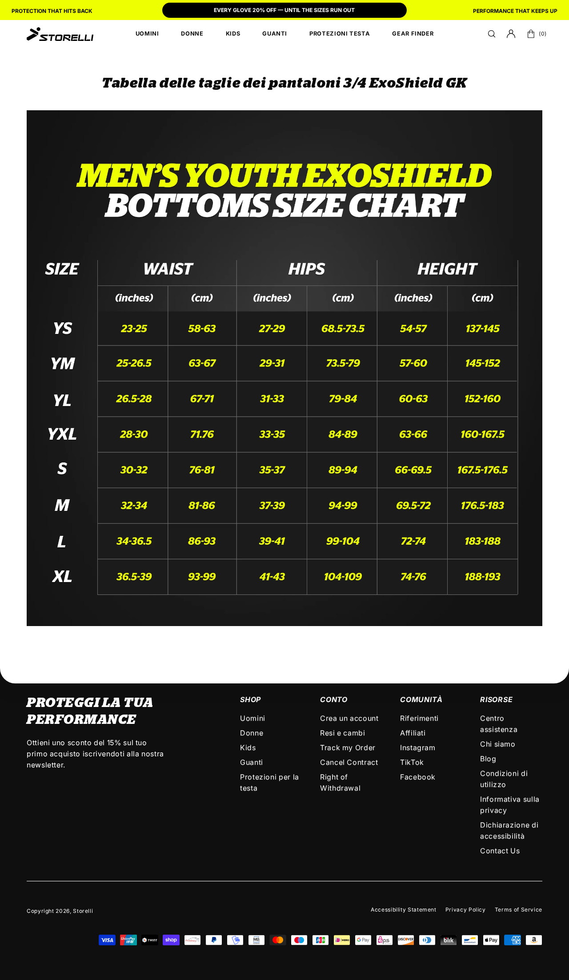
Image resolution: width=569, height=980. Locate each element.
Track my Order (348, 747)
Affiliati (413, 732)
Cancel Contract (349, 762)
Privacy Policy (465, 909)
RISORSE (496, 699)
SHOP (250, 699)
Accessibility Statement (404, 909)
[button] (491, 34)
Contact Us (500, 850)
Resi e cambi (342, 732)
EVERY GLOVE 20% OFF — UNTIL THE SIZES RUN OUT (284, 10)
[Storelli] (60, 34)
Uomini (252, 718)
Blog (488, 758)
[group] (284, 11)
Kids (248, 747)
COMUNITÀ (421, 699)
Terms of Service (518, 909)
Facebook (418, 776)
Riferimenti (419, 718)
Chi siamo (498, 743)
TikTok (412, 762)
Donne (251, 732)
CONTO (334, 699)
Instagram (418, 747)
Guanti (251, 762)
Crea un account (349, 718)
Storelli (83, 911)
